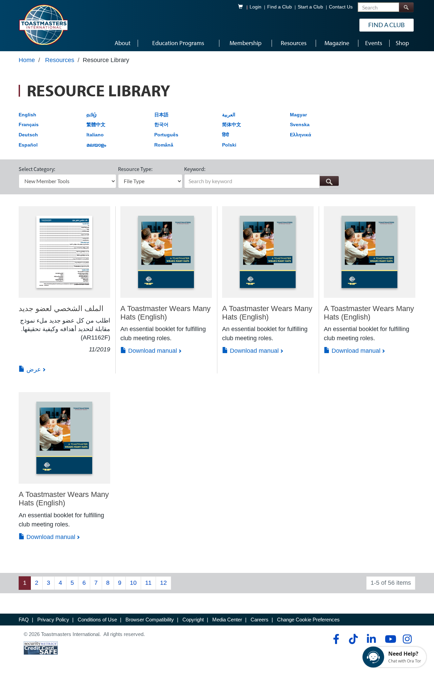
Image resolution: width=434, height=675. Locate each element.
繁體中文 (95, 124)
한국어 (161, 124)
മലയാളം (96, 145)
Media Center (227, 619)
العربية (228, 114)
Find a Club (279, 6)
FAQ (24, 619)
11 (148, 582)
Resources (59, 60)
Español (28, 145)
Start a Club (310, 6)
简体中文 (231, 124)
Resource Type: (135, 169)
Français (29, 124)
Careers (260, 619)
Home (27, 60)
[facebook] (335, 639)
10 (133, 582)
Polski (229, 145)
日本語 (161, 114)
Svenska (300, 124)
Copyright (193, 619)
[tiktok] (353, 639)
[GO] (329, 181)
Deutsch (28, 134)
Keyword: (194, 169)
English (27, 114)
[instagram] (407, 639)
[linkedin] (371, 639)
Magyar (298, 114)
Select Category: (37, 169)
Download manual (151, 350)
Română (163, 145)
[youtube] (389, 639)
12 (163, 582)
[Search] (406, 7)
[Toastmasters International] (43, 24)
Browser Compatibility (149, 619)
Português (166, 134)
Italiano (95, 134)
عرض (33, 369)
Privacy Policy (53, 619)
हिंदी (225, 134)
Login (255, 6)
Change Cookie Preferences (308, 619)
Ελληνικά (300, 134)
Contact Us (341, 6)
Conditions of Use (97, 619)
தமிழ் (91, 114)
